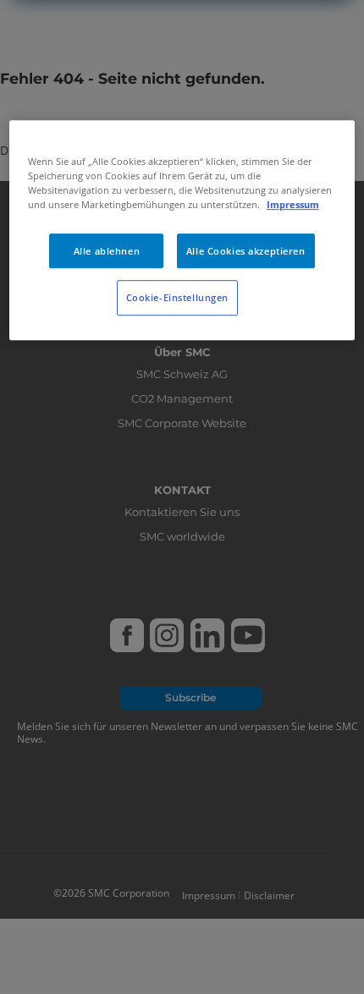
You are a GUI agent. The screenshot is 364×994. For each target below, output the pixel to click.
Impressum (293, 205)
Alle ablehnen (107, 250)
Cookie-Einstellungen (177, 298)
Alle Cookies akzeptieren (246, 250)
